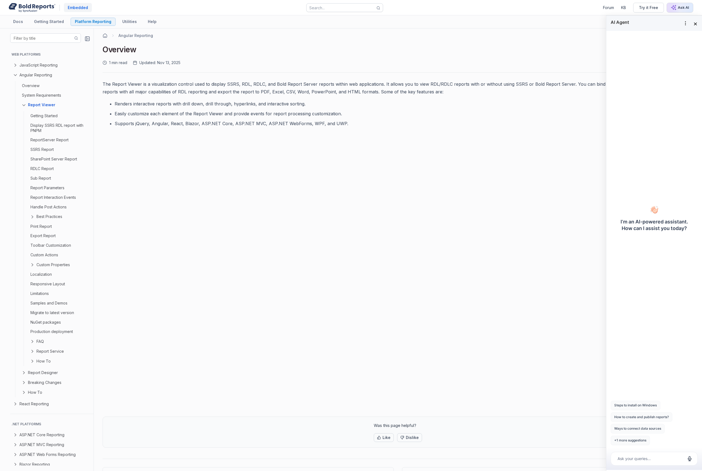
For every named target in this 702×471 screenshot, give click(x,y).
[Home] (105, 35)
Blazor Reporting (34, 464)
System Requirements (41, 95)
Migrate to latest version (52, 312)
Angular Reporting (35, 75)
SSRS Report (42, 149)
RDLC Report (42, 168)
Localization (41, 274)
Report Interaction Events (53, 197)
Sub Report (40, 178)
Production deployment (51, 331)
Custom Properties (53, 264)
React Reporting (34, 403)
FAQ (40, 341)
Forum (608, 7)
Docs (18, 21)
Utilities (129, 21)
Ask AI (683, 7)
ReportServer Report (49, 139)
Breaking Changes (44, 382)
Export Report (43, 235)
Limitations (39, 293)
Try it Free (648, 7)
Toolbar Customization (50, 245)
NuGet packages (45, 322)
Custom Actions (44, 254)
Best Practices (49, 216)
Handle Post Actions (48, 207)
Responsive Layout (47, 284)
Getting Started (49, 21)
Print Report (41, 226)
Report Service (50, 351)
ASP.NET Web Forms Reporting (47, 454)
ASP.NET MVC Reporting (41, 444)
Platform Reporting (93, 21)
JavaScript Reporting (38, 65)
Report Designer (43, 372)
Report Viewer (41, 104)
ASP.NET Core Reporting (41, 434)
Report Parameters (47, 187)
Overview (30, 85)
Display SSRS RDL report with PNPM (56, 128)
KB (623, 7)
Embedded (78, 7)
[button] (384, 437)
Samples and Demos (48, 303)
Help (152, 21)
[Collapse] (87, 38)
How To (43, 361)
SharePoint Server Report (53, 159)
